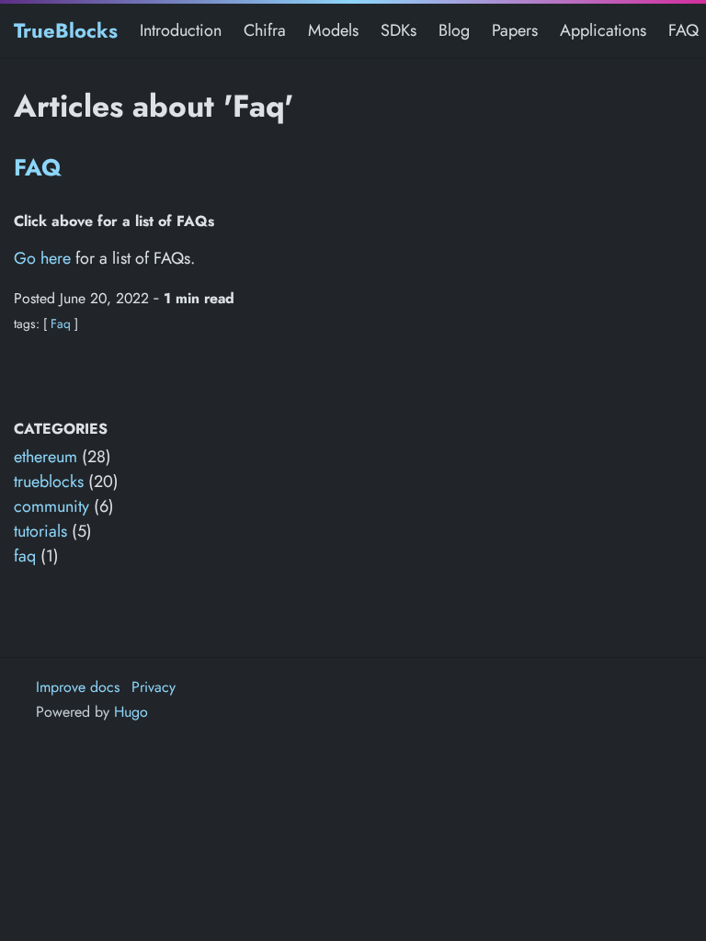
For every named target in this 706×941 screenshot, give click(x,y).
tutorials (40, 531)
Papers (515, 30)
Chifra (265, 30)
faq (25, 556)
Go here (42, 258)
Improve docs (78, 686)
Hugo (131, 711)
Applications (603, 30)
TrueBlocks (66, 30)
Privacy (153, 686)
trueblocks (49, 481)
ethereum (45, 457)
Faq (61, 323)
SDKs (398, 30)
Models (333, 30)
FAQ (683, 30)
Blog (454, 30)
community (51, 506)
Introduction (181, 30)
